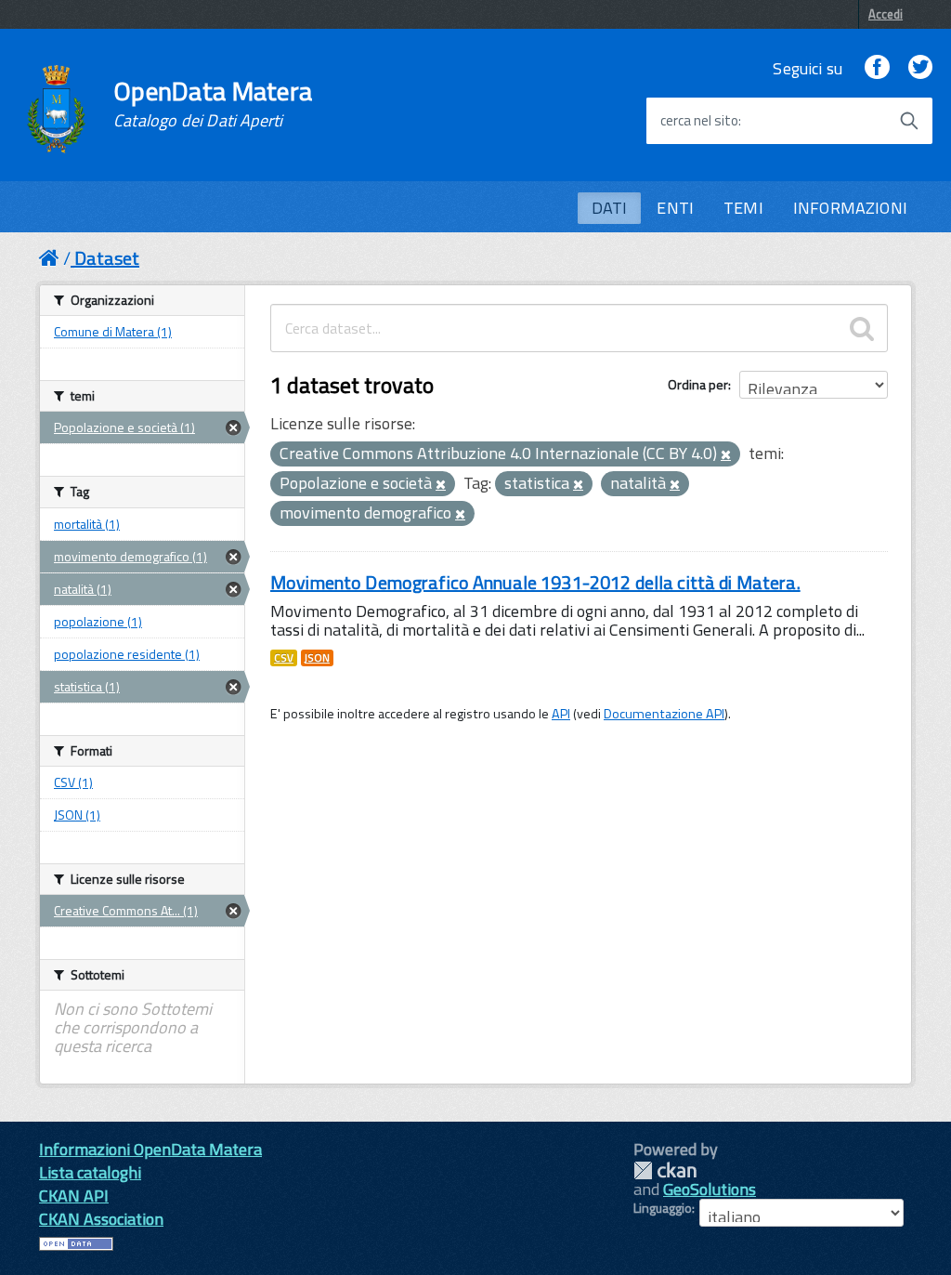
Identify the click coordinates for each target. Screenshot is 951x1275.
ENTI (675, 207)
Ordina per (698, 384)
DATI (610, 207)
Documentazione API (664, 713)
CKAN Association (101, 1218)
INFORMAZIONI (850, 207)
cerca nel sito (699, 121)
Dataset (106, 257)
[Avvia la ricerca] (909, 121)
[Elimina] (726, 455)
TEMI (743, 207)
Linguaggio (662, 1208)
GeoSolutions (709, 1189)
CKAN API (74, 1195)
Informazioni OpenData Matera (150, 1149)
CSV (283, 658)
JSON (317, 658)
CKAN (665, 1170)
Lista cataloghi (90, 1172)
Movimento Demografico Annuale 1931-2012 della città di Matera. (535, 582)
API (561, 713)
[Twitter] (920, 68)
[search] (862, 328)
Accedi (885, 14)
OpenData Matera (212, 104)
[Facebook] (877, 68)
